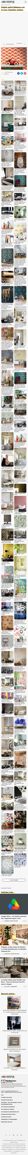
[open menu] (25, 2)
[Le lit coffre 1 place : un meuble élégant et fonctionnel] (14, 1066)
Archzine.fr (9, 1077)
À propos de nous (6, 1097)
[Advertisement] (14, 27)
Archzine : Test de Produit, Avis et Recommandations (11, 1103)
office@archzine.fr (18, 1092)
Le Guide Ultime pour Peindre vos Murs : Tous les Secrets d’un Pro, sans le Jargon (13, 982)
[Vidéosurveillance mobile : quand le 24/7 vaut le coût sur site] (14, 1029)
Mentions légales (6, 1122)
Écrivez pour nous (7, 1100)
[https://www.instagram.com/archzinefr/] (10, 1135)
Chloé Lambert (11, 986)
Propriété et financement (9, 1119)
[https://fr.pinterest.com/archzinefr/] (21, 1135)
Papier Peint (7, 5)
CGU (2, 1095)
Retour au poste (8, 73)
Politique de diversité (8, 1106)
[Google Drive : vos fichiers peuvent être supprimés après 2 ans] (14, 904)
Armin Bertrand (11, 921)
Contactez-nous (6, 1116)
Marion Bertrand (12, 953)
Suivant (19, 44)
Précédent (10, 44)
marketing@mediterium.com (11, 1091)
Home (2, 5)
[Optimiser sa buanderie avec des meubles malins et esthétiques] (14, 1047)
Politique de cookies (7, 1109)
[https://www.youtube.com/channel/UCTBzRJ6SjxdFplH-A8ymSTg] (14, 1135)
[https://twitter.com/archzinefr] (17, 1135)
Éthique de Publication (8, 1114)
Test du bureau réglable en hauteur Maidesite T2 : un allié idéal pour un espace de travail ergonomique (15, 1012)
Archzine (9, 2)
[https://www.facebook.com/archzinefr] (6, 1135)
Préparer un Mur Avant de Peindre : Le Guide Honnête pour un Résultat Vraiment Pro (13, 949)
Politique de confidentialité (10, 1111)
